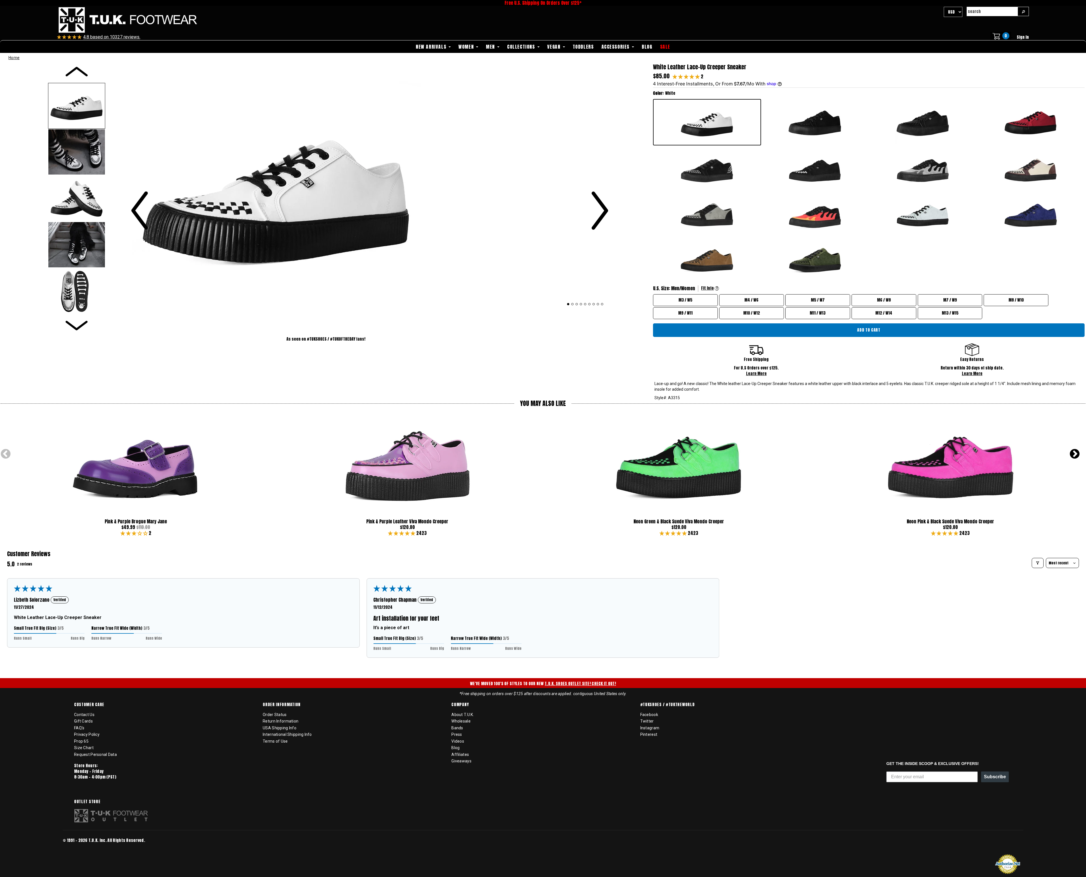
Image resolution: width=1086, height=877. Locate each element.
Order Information (282, 704)
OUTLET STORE (87, 801)
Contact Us (84, 714)
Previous (5, 454)
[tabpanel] (370, 191)
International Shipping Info (287, 734)
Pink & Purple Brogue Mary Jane (136, 521)
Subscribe (995, 776)
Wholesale (461, 721)
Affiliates (460, 754)
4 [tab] (581, 304)
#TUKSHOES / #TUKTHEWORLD (667, 704)
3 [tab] (577, 304)
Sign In (1023, 37)
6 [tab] (590, 304)
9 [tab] (602, 304)
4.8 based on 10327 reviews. (111, 37)
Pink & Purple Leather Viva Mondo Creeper (407, 521)
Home (14, 57)
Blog (455, 747)
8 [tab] (598, 304)
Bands (457, 728)
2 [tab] (573, 304)
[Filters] (1038, 563)
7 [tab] (594, 304)
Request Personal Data (95, 754)
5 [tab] (585, 304)
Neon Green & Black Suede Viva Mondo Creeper (679, 521)
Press (456, 734)
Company (460, 704)
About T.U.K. (462, 714)
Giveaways (461, 761)
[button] (687, 76)
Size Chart (84, 747)
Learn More (756, 374)
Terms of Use (275, 741)
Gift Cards (83, 721)
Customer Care (89, 704)
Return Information (280, 721)
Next (1074, 454)
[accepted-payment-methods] (80, 848)
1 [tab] (568, 304)
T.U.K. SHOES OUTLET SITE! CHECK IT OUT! (580, 684)
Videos (457, 741)
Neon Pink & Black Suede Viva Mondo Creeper (950, 521)
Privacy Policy (87, 734)
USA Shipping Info (279, 728)
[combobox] (992, 11)
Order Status (274, 714)
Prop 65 (81, 741)
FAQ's (79, 728)
